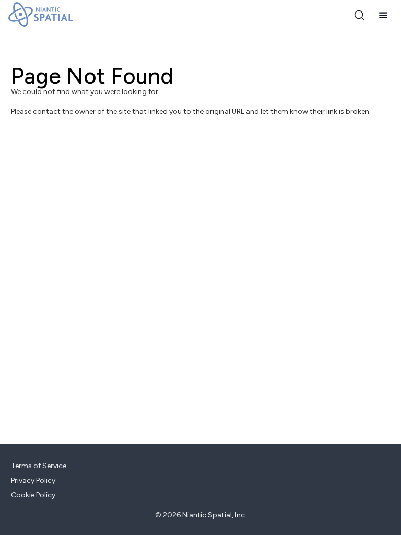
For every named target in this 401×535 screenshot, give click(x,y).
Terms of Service (38, 465)
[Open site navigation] (383, 15)
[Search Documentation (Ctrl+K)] (359, 15)
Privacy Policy (33, 480)
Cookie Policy (33, 495)
